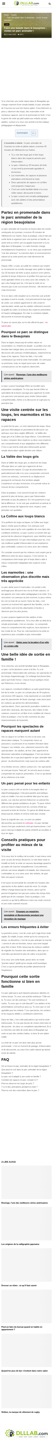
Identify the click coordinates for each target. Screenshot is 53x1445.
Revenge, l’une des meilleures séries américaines (24, 1203)
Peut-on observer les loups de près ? (17, 1083)
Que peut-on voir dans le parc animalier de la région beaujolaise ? (24, 1071)
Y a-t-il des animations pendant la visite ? (19, 1087)
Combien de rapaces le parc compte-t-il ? (19, 1080)
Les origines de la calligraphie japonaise (20, 1244)
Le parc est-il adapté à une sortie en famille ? (21, 1076)
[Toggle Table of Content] (32, 133)
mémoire (29, 823)
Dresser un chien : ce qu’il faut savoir (19, 1285)
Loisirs (7, 24)
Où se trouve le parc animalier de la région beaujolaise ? (26, 1066)
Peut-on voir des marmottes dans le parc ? (20, 1090)
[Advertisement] (26, 70)
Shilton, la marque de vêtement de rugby (20, 1412)
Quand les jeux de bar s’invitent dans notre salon (24, 1371)
